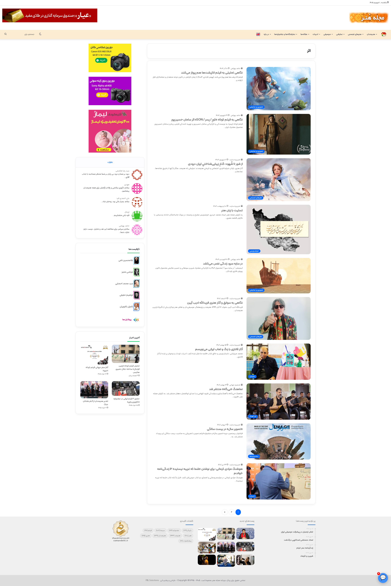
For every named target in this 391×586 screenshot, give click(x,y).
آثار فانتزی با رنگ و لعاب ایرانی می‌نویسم (219, 349)
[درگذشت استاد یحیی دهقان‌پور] (245, 560)
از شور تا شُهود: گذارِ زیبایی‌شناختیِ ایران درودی (215, 164)
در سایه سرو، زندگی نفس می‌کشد (223, 263)
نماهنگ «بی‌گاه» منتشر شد (226, 389)
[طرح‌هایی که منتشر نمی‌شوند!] (226, 561)
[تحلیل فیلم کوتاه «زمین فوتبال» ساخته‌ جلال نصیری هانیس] (126, 354)
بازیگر (187, 530)
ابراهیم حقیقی (126, 295)
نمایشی (339, 34)
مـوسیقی (327, 34)
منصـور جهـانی (234, 385)
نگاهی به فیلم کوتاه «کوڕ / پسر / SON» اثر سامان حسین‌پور (207, 119)
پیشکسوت (186, 541)
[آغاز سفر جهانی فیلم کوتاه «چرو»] (94, 354)
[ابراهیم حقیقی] (136, 295)
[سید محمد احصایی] (136, 283)
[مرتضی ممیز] (136, 272)
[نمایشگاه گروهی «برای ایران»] (207, 547)
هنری (146, 535)
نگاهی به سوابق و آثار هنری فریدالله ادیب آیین (215, 303)
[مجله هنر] (369, 18)
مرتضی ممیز (127, 272)
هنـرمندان (371, 34)
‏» (224, 512)
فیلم (148, 530)
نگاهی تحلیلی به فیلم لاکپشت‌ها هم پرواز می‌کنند (212, 72)
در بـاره (266, 34)
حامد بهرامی (235, 68)
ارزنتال (127, 212)
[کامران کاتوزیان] (136, 306)
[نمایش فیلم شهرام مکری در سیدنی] (207, 560)
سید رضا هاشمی (122, 170)
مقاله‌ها (304, 34)
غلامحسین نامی (126, 260)
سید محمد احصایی (124, 283)
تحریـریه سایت (234, 159)
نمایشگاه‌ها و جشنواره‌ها (284, 34)
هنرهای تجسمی (355, 34)
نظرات (110, 162)
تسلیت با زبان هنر (232, 210)
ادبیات (315, 34)
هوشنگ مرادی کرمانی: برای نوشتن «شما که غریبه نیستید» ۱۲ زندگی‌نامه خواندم (200, 471)
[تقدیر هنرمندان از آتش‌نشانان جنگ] (94, 389)
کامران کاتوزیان (126, 307)
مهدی (126, 184)
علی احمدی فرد (123, 198)
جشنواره (174, 530)
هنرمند (175, 535)
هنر (188, 535)
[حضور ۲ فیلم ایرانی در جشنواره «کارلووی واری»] (126, 388)
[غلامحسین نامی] (136, 260)
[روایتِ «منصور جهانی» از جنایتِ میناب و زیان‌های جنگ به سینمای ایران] (245, 533)
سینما (160, 530)
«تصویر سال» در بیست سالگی (225, 429)
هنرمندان (160, 535)
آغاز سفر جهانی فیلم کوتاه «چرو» (97, 369)
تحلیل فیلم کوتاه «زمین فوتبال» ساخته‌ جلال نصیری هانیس (128, 369)
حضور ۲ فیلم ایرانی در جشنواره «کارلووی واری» (126, 400)
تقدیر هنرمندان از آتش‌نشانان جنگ (95, 403)
